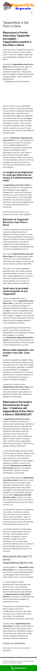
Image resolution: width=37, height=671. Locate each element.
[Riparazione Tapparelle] (18, 6)
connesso (16, 648)
